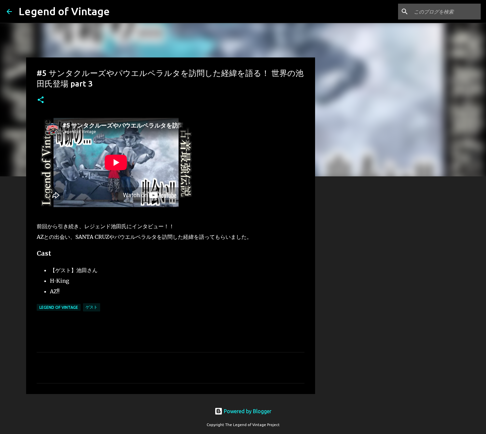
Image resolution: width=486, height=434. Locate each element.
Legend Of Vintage (58, 307)
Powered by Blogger (247, 411)
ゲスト (92, 307)
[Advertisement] (349, 285)
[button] (41, 100)
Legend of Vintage (64, 11)
